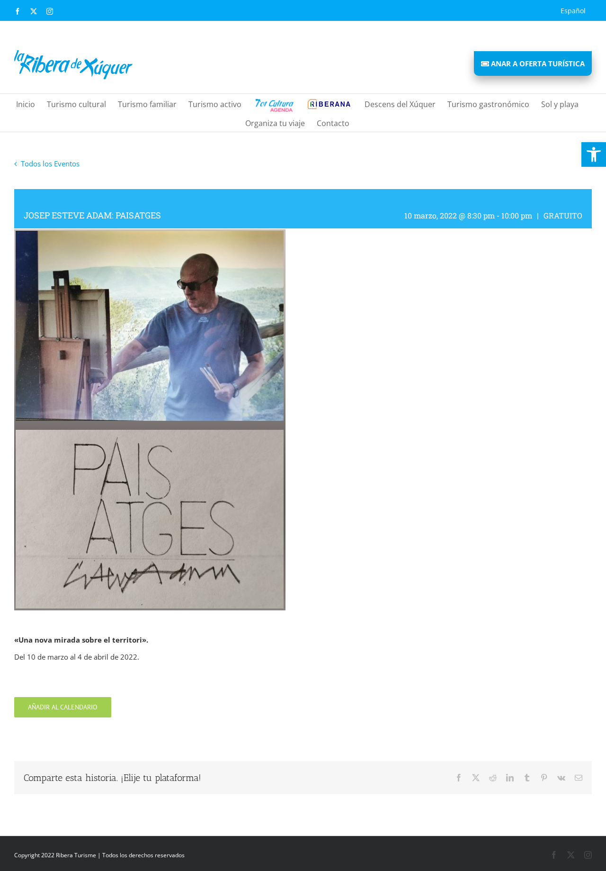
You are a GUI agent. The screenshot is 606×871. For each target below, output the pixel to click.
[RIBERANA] (273, 103)
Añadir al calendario (63, 707)
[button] (593, 154)
